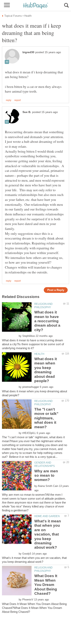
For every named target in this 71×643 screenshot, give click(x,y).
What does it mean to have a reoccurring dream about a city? (47, 321)
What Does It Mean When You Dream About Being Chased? (45, 585)
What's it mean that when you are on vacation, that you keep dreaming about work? (47, 534)
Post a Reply (55, 290)
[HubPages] (35, 5)
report (17, 100)
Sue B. (26, 112)
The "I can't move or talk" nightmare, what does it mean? (46, 418)
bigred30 (28, 52)
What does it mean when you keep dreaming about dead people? (45, 370)
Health (39, 353)
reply (8, 100)
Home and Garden (47, 516)
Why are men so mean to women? (46, 475)
